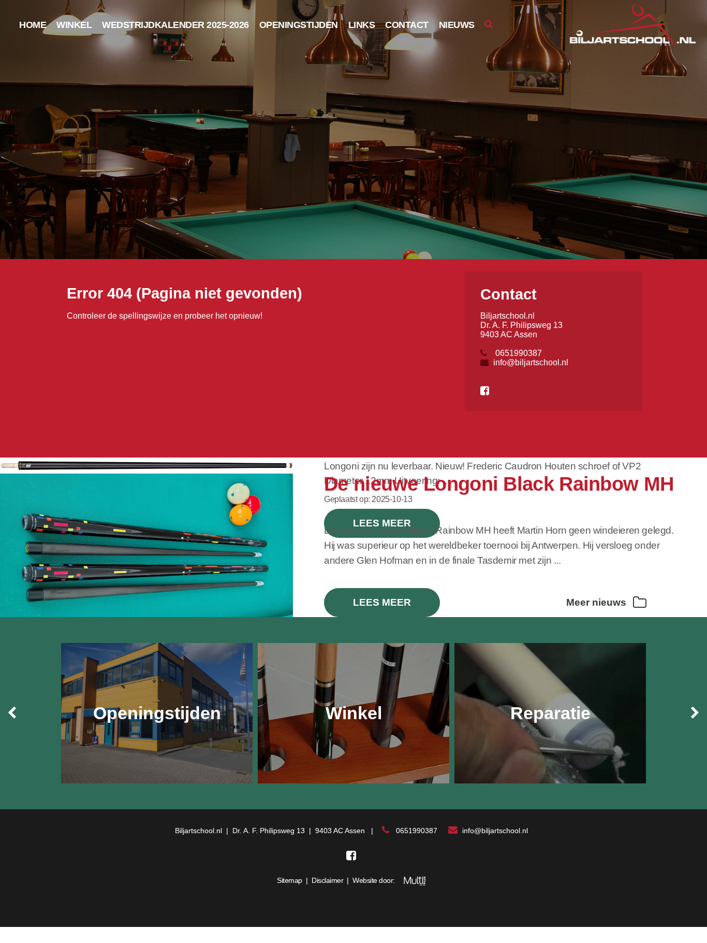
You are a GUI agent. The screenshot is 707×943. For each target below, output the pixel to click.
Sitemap (289, 880)
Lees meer (382, 602)
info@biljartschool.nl (530, 362)
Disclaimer (327, 880)
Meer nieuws (597, 602)
